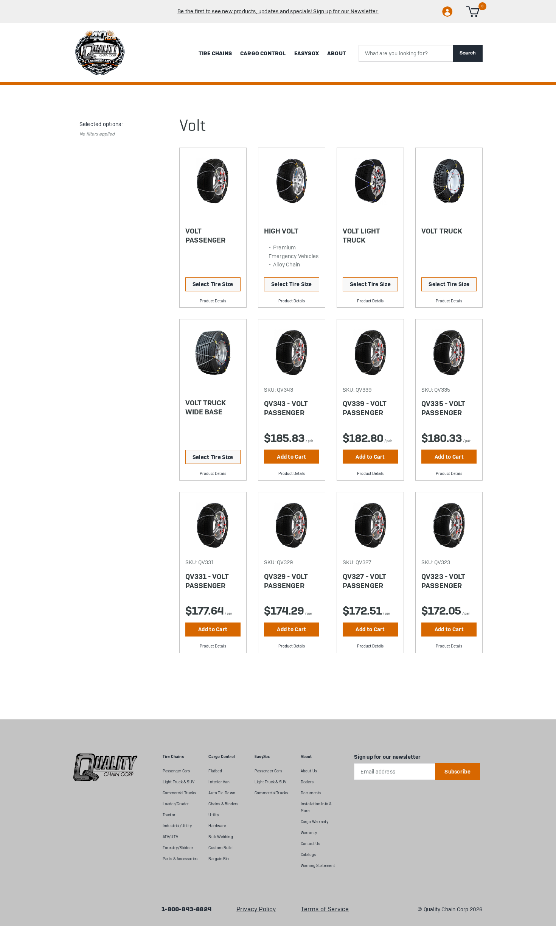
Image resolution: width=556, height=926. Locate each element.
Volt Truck (441, 231)
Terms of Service (325, 909)
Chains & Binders (223, 803)
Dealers (307, 782)
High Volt (281, 231)
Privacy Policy (256, 909)
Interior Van (218, 782)
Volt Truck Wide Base (205, 407)
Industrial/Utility (177, 825)
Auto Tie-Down (221, 793)
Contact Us (310, 843)
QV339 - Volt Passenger (365, 408)
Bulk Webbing (220, 836)
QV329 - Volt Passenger (286, 581)
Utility (213, 814)
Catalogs (308, 854)
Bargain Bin (218, 858)
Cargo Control (263, 53)
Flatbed (215, 771)
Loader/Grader (176, 803)
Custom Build (220, 847)
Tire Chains (215, 53)
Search (468, 53)
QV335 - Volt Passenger (443, 408)
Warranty (309, 832)
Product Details (213, 301)
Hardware (217, 825)
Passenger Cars (176, 771)
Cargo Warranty (315, 821)
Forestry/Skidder (178, 847)
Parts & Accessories (180, 858)
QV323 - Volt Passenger (443, 581)
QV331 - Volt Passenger (207, 581)
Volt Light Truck (361, 235)
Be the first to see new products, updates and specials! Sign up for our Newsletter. (278, 11)
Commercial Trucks (179, 793)
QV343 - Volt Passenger (286, 408)
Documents (311, 793)
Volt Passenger (205, 235)
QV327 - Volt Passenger (364, 581)
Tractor (169, 814)
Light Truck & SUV (178, 782)
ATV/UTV (170, 836)
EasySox (306, 53)
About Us (309, 771)
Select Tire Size (213, 284)
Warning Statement (318, 865)
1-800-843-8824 (186, 909)
